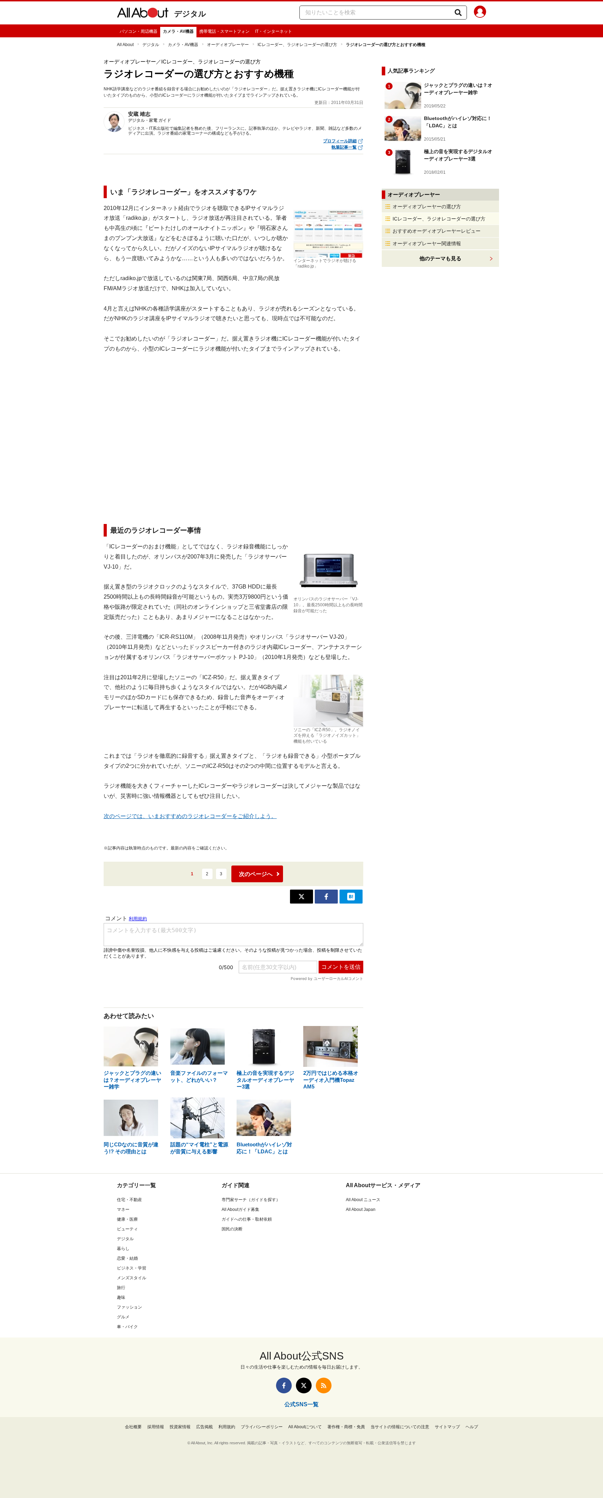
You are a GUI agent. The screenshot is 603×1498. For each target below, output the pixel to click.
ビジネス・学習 (131, 1268)
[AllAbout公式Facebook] (284, 1385)
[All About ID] (480, 13)
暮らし (123, 1248)
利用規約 (226, 1426)
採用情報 (155, 1426)
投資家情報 (180, 1426)
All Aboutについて (305, 1426)
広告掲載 (204, 1426)
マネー (123, 1209)
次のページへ (256, 874)
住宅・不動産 (129, 1199)
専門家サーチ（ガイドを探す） (251, 1199)
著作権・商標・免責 (346, 1426)
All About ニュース (363, 1199)
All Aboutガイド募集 (240, 1209)
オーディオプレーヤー (228, 44)
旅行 (121, 1287)
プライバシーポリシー (262, 1426)
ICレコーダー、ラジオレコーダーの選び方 (297, 44)
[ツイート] (301, 897)
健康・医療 (127, 1219)
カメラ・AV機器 (178, 31)
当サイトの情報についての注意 (400, 1426)
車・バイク (127, 1326)
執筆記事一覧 (344, 147)
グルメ (123, 1317)
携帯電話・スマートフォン (224, 31)
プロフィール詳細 (340, 140)
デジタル (190, 13)
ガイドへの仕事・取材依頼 (247, 1219)
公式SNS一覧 (301, 1404)
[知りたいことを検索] (458, 13)
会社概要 (133, 1426)
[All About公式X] (304, 1385)
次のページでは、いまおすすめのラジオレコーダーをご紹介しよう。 (190, 816)
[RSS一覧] (324, 1385)
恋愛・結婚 (127, 1258)
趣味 (121, 1297)
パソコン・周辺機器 (138, 31)
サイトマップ (447, 1426)
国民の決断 (232, 1229)
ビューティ (127, 1229)
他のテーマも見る (440, 258)
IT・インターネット (273, 31)
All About (125, 44)
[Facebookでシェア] (326, 897)
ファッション (129, 1307)
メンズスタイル (131, 1277)
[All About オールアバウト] (143, 14)
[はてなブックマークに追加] (351, 897)
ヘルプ (472, 1426)
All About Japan (360, 1209)
